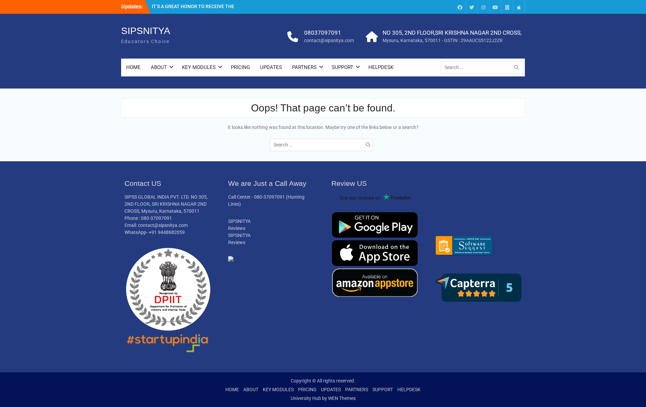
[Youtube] (495, 7)
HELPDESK (380, 67)
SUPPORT (342, 67)
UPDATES (271, 67)
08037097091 (322, 32)
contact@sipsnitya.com (329, 40)
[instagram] (483, 7)
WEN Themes (342, 398)
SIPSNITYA (145, 31)
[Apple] (518, 7)
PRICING (240, 67)
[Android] (507, 7)
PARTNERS (304, 67)
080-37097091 (269, 197)
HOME (133, 67)
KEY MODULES (199, 67)
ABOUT (159, 67)
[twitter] (471, 7)
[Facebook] (460, 7)
